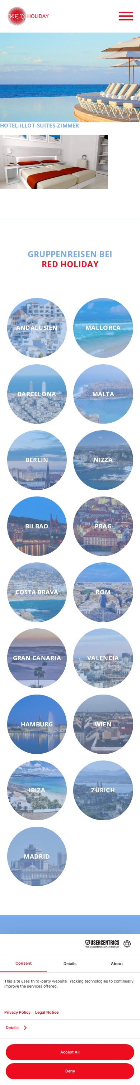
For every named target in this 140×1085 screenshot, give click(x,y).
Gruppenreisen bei (70, 259)
